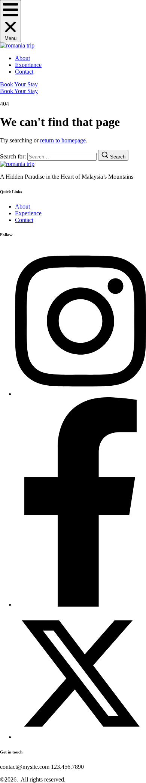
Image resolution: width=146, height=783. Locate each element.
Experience (28, 65)
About (22, 58)
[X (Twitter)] (80, 737)
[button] (10, 21)
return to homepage (63, 140)
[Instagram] (80, 394)
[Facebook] (80, 604)
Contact (24, 71)
